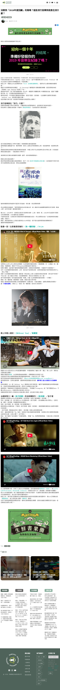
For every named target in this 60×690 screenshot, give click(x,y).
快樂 (2, 614)
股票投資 (52, 635)
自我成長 (11, 572)
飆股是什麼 (51, 637)
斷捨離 (50, 608)
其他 (40, 572)
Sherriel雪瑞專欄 (41, 680)
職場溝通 (24, 635)
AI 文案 (17, 623)
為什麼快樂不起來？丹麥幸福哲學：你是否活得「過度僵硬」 (7, 612)
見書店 (51, 627)
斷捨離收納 (51, 618)
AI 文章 (22, 623)
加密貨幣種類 (53, 600)
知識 (34, 610)
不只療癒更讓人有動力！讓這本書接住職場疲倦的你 (7, 618)
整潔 (50, 607)
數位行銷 (25, 624)
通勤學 (39, 673)
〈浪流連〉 (42, 396)
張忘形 (25, 634)
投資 (2, 597)
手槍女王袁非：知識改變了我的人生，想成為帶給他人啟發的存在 (36, 596)
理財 (5, 597)
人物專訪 (19, 590)
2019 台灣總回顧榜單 (31, 83)
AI (31, 610)
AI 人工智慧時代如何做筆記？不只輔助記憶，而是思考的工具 (36, 609)
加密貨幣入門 (53, 597)
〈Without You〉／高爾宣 (27, 333)
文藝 (50, 626)
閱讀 (50, 629)
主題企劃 (4, 17)
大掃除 (46, 607)
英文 (17, 597)
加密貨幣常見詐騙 (49, 599)
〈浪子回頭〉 (19, 396)
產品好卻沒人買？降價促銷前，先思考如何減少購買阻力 (36, 601)
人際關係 (18, 634)
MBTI (20, 632)
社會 (6, 546)
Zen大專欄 (33, 602)
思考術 (32, 625)
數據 (36, 625)
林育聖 (17, 626)
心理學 (39, 666)
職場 (20, 626)
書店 (53, 626)
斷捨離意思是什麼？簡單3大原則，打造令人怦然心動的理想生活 (51, 615)
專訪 (22, 604)
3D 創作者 (20, 613)
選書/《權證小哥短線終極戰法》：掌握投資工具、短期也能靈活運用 (7, 596)
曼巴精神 (39, 617)
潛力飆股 (47, 635)
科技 (37, 610)
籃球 (34, 618)
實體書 (46, 626)
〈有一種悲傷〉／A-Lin (34, 227)
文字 (2, 620)
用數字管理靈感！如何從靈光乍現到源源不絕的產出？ (36, 623)
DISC (17, 632)
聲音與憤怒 (26, 107)
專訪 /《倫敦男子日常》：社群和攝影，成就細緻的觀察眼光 (6, 602)
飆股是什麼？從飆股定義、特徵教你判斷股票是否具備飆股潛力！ (51, 634)
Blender (19, 615)
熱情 (31, 618)
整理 (53, 607)
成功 (35, 617)
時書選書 (9, 17)
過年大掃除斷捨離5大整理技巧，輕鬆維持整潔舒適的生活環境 (51, 605)
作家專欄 (34, 590)
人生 (32, 617)
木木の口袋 (21, 616)
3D (16, 613)
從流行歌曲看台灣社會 (37, 161)
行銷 (39, 670)
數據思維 (40, 625)
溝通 (17, 635)
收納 (22, 605)
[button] (55, 2)
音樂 (9, 546)
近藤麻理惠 (20, 607)
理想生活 (6, 614)
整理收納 (47, 616)
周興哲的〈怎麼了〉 (45, 488)
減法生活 (51, 619)
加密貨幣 (47, 597)
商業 (38, 602)
